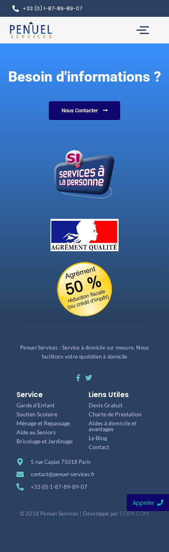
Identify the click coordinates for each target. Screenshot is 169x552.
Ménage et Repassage (43, 423)
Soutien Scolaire (36, 414)
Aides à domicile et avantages (113, 426)
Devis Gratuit (106, 405)
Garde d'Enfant (35, 405)
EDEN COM (134, 513)
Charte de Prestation (115, 414)
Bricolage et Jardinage (44, 441)
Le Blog (98, 437)
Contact (99, 446)
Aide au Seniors (36, 432)
